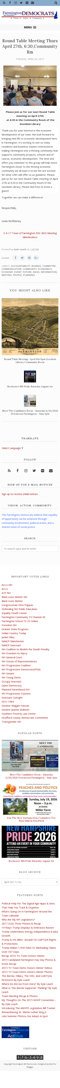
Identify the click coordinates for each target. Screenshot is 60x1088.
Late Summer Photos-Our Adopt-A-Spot (25, 1016)
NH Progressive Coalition (16, 665)
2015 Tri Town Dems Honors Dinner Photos (27, 971)
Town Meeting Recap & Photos (20, 996)
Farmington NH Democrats (25, 1064)
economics (45, 268)
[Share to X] (22, 258)
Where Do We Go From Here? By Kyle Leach (27, 984)
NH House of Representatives (19, 661)
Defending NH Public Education (19, 609)
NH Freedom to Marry (14, 653)
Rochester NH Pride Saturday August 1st (31, 860)
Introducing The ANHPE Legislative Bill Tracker (28, 1008)
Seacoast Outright (12, 697)
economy (7, 271)
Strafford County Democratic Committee (25, 717)
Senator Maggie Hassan (15, 705)
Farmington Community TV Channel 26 (23, 617)
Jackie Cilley (8, 637)
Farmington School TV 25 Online (20, 621)
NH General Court (12, 657)
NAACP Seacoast (11, 645)
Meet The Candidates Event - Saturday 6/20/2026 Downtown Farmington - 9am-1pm (31, 776)
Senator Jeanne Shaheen (15, 709)
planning (29, 274)
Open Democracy (12, 685)
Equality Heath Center (14, 613)
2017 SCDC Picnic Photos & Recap (21, 923)
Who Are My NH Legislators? (18, 919)
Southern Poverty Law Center (19, 713)
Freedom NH (9, 625)
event (18, 271)
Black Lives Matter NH (14, 597)
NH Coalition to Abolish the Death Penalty (25, 649)
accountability (20, 265)
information (49, 271)
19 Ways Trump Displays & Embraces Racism (28, 927)
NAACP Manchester (13, 641)
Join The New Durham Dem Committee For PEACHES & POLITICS (31, 819)
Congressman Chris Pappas (17, 605)
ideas (36, 271)
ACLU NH (7, 585)
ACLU (5, 589)
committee (49, 265)
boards (36, 265)
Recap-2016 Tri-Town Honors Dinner (23, 955)
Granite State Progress (15, 629)
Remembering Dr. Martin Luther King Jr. (24, 1012)
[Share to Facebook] (15, 258)
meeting (7, 274)
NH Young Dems (11, 677)
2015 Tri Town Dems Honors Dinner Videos (27, 967)
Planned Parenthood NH (16, 689)
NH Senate (8, 673)
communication (12, 268)
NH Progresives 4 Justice (16, 693)
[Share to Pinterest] (29, 258)
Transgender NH (11, 721)
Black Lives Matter (12, 601)
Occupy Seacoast (11, 681)
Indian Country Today (14, 633)
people (17, 274)
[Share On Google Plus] (36, 258)
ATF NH (6, 593)
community (30, 268)
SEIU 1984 (8, 701)
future (27, 271)
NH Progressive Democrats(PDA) (21, 669)
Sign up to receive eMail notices (20, 494)
